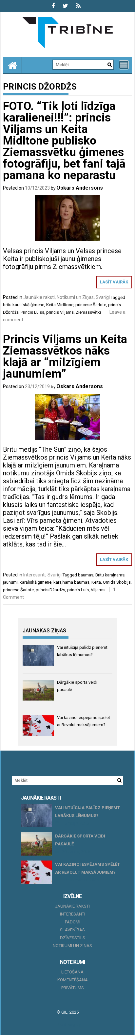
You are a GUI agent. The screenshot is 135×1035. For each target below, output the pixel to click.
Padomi (72, 921)
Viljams (98, 589)
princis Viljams (60, 312)
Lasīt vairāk (114, 281)
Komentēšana (72, 979)
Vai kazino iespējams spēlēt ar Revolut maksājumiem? (87, 868)
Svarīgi (103, 297)
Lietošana (72, 971)
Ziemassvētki (88, 312)
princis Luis (78, 589)
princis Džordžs (50, 589)
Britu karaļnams (110, 574)
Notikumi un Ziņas (75, 297)
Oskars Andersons (79, 188)
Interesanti (34, 574)
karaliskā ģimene (35, 582)
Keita (96, 582)
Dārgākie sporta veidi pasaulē (80, 840)
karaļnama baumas (71, 582)
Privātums (72, 987)
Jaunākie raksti (39, 297)
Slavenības (72, 929)
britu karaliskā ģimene (23, 304)
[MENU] (124, 64)
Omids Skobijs (117, 582)
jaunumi (10, 582)
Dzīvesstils (72, 937)
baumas (85, 574)
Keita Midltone (59, 304)
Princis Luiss (32, 312)
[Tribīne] (12, 65)
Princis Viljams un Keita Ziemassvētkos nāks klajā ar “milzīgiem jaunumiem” (65, 356)
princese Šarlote (90, 304)
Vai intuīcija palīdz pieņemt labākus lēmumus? (87, 811)
